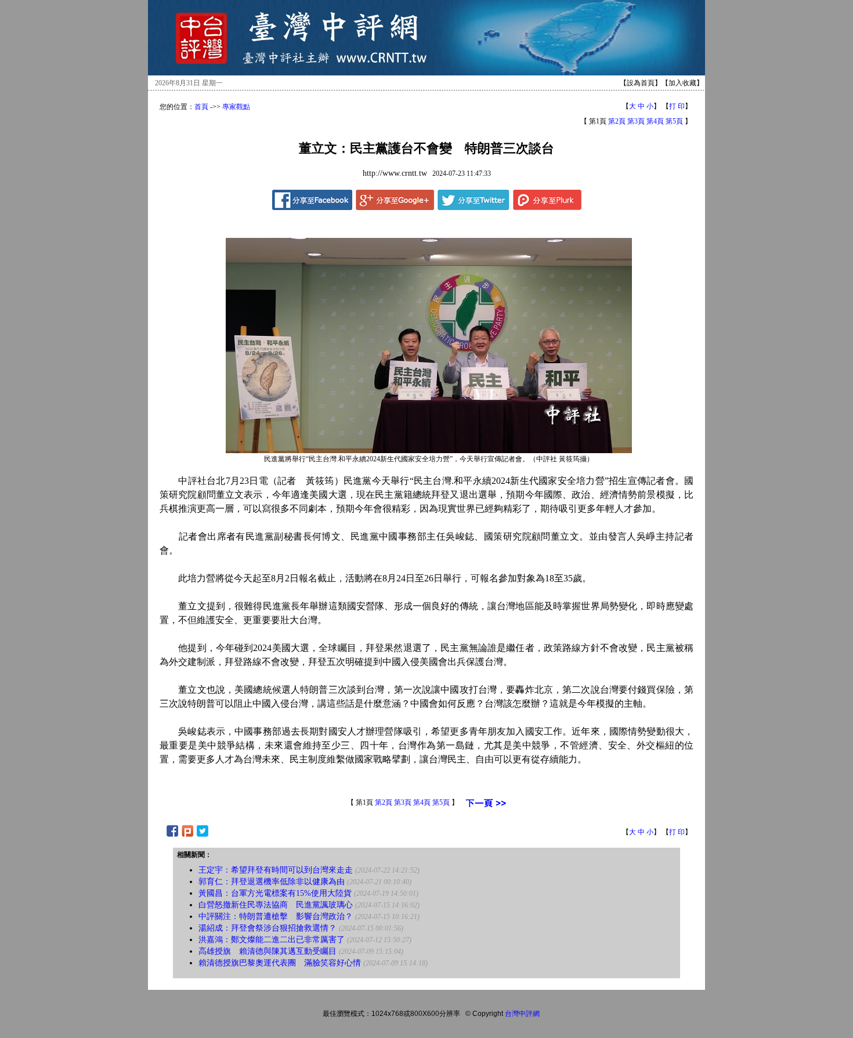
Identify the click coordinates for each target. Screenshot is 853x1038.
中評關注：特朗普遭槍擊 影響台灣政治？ (275, 916)
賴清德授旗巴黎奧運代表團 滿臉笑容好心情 (279, 963)
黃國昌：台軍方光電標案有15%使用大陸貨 (275, 893)
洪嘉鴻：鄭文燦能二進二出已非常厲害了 (271, 939)
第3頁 (636, 121)
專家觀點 (236, 107)
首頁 (201, 107)
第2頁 (617, 121)
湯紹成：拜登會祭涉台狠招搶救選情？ (267, 928)
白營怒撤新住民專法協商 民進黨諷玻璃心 (275, 904)
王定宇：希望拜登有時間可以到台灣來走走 (275, 870)
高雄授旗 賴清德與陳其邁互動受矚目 (267, 951)
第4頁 (655, 121)
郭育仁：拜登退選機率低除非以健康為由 (271, 881)
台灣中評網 (522, 1014)
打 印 (677, 106)
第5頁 (674, 121)
